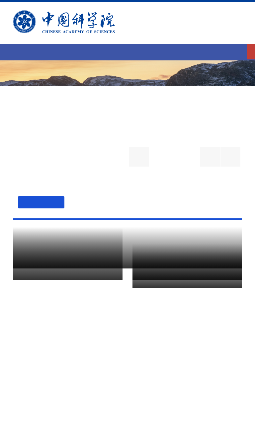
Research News (65, 250)
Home (127, 51)
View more (218, 258)
